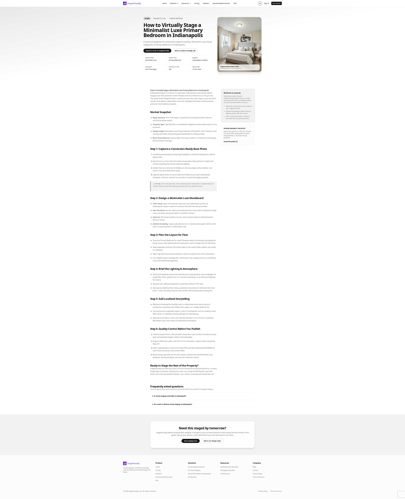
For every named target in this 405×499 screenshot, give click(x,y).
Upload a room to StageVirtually (157, 51)
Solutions (173, 3)
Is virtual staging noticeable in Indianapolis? (170, 396)
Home (165, 3)
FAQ (235, 3)
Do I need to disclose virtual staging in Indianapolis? (173, 404)
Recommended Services (221, 3)
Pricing (196, 3)
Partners (206, 3)
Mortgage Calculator (227, 470)
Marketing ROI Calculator (229, 467)
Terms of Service (258, 477)
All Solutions (192, 477)
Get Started (277, 3)
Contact (255, 470)
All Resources (225, 474)
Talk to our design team (212, 441)
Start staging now (190, 441)
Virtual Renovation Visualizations (199, 474)
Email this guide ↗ (231, 141)
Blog (254, 467)
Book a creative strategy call (185, 51)
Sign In (266, 3)
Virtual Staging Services (196, 467)
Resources (185, 3)
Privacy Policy (257, 474)
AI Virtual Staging (194, 470)
